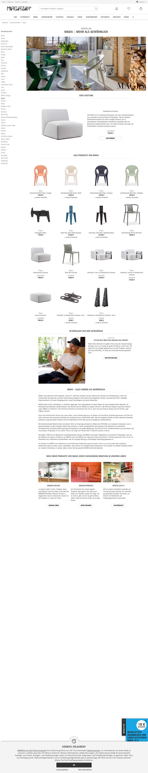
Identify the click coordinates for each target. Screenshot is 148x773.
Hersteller (10, 2)
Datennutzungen (93, 750)
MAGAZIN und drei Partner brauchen (31, 750)
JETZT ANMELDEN (132, 719)
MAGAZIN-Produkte (86, 485)
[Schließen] (145, 720)
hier (95, 758)
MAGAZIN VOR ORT (53, 485)
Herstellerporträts (15, 22)
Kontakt (17, 2)
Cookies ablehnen (62, 769)
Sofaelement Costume (110, 111)
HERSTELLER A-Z (118, 485)
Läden (4, 2)
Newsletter (24, 2)
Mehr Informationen (85, 769)
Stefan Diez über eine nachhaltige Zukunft (111, 340)
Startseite (5, 22)
